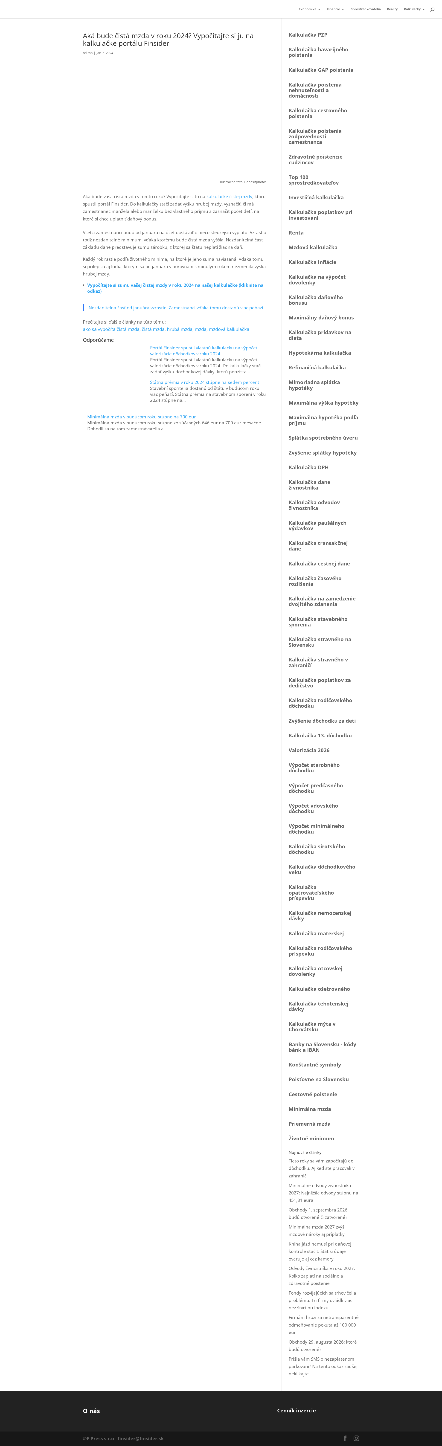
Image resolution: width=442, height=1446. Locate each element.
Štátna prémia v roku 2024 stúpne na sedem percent (204, 382)
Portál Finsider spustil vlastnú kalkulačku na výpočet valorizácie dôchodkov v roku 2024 (203, 351)
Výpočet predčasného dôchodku (316, 788)
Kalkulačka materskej (316, 933)
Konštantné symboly (315, 1064)
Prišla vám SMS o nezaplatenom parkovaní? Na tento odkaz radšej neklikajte (323, 1366)
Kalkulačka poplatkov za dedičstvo (320, 682)
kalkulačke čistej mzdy (229, 197)
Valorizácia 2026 (309, 750)
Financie (333, 9)
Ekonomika (307, 9)
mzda (200, 329)
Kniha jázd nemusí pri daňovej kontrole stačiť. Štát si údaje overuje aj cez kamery (320, 1251)
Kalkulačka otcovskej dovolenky (316, 971)
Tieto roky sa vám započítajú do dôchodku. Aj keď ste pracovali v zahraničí (322, 1168)
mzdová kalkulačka (229, 329)
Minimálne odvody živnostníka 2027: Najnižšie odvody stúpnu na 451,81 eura (323, 1192)
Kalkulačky (412, 9)
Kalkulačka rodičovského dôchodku (320, 703)
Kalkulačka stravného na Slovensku (320, 642)
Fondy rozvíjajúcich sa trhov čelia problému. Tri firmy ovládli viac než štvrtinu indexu (322, 1300)
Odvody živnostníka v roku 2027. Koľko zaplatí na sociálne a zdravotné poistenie (322, 1275)
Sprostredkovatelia (366, 9)
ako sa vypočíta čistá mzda (111, 329)
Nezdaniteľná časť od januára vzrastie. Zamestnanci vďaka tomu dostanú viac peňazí (176, 308)
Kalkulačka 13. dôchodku (320, 735)
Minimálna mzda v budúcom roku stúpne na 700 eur (141, 417)
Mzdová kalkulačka (313, 247)
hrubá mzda (179, 329)
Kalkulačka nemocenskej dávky (320, 915)
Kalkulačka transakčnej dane (318, 545)
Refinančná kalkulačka (317, 367)
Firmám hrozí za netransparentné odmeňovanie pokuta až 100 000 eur (324, 1324)
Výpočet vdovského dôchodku (313, 808)
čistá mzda (153, 329)
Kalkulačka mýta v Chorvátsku (312, 1026)
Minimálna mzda (310, 1108)
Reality (392, 9)
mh (90, 53)
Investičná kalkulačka (316, 197)
